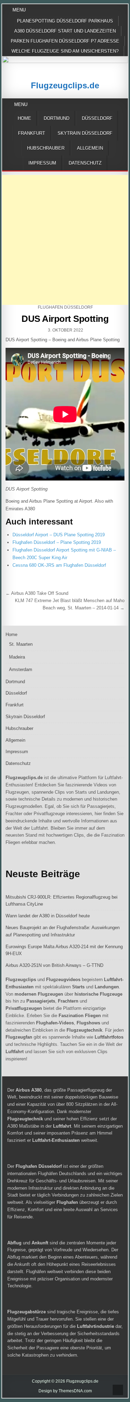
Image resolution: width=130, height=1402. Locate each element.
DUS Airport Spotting (65, 319)
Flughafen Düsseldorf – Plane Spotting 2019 (56, 542)
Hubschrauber (45, 148)
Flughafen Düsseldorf (65, 307)
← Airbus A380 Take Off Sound (37, 593)
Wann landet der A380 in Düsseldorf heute (48, 915)
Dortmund (56, 118)
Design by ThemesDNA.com (65, 1390)
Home (24, 118)
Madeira (17, 657)
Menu (19, 9)
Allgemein (90, 148)
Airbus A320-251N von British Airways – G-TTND (54, 965)
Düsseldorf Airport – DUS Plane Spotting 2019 (58, 534)
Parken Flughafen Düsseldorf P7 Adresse (65, 41)
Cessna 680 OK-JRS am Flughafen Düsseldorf (59, 565)
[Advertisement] (65, 240)
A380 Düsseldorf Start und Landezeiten (65, 31)
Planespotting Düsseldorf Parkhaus (65, 21)
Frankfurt (31, 133)
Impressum (42, 163)
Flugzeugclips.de (65, 85)
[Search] (124, 104)
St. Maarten (21, 644)
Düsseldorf (97, 118)
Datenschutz (85, 163)
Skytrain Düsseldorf (85, 133)
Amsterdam (20, 669)
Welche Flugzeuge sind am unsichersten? (65, 51)
